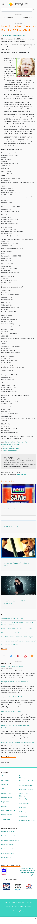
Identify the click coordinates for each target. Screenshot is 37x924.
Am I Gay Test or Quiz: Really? (11, 711)
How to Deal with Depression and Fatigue (17, 637)
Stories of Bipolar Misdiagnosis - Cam (15, 633)
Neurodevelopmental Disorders (26, 777)
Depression (5, 802)
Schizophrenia (23, 803)
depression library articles (11, 448)
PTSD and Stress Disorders (24, 795)
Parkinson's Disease (25, 785)
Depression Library (11, 526)
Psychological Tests (7, 853)
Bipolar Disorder (6, 797)
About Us (14, 902)
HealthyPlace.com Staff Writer (14, 35)
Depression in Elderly (9, 645)
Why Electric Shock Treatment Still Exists (16, 629)
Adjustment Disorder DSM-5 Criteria (13, 697)
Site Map (7, 902)
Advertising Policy (18, 911)
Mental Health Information (10, 840)
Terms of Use (9, 906)
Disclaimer (28, 906)
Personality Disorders (26, 789)
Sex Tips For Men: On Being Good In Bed (14, 682)
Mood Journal (6, 857)
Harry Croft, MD (21, 475)
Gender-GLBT (6, 819)
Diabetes (4, 806)
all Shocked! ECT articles (10, 446)
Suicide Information (7, 849)
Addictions (4, 784)
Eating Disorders (6, 815)
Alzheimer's (5, 789)
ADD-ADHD (5, 780)
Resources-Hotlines (7, 845)
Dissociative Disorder (8, 810)
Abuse (3, 776)
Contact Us (21, 902)
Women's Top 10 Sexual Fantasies (12, 667)
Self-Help (22, 807)
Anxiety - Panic (6, 793)
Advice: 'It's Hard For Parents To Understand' (18, 641)
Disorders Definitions (8, 832)
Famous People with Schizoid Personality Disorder (17, 742)
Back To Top (5, 762)
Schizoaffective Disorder (27, 820)
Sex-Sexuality (23, 816)
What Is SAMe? (9, 508)
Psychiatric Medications (9, 836)
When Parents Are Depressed (12, 618)
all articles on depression (10, 451)
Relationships (23, 799)
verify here (31, 875)
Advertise (29, 902)
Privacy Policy (19, 906)
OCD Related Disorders (27, 781)
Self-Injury (22, 812)
